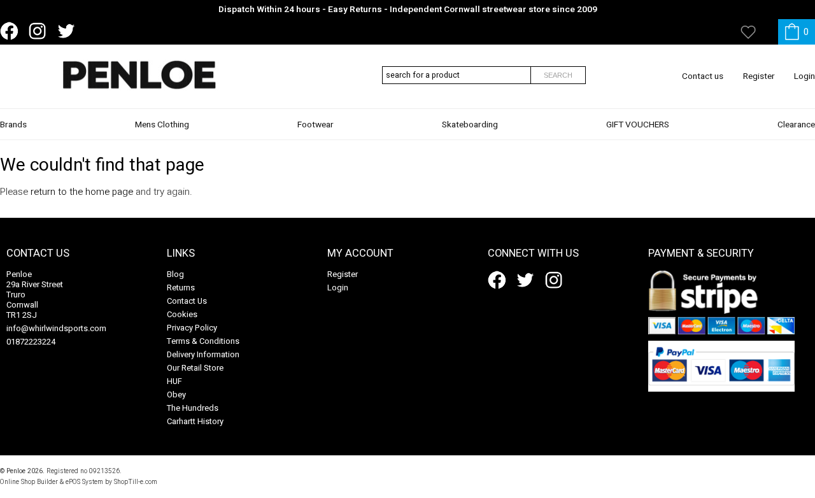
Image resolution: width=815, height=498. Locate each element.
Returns (181, 287)
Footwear (315, 124)
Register (759, 76)
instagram (40, 31)
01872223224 (30, 342)
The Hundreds (192, 408)
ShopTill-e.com (135, 482)
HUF (174, 381)
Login (804, 76)
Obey (176, 394)
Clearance (796, 124)
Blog (175, 274)
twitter (68, 31)
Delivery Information (203, 354)
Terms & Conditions (203, 341)
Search (558, 75)
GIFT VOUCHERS (637, 124)
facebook (11, 31)
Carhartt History (195, 421)
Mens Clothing (162, 124)
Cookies (182, 314)
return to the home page (82, 192)
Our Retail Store (195, 368)
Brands (13, 124)
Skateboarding (470, 124)
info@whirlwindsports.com (56, 328)
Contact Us (187, 301)
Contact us (702, 76)
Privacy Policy (192, 328)
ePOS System (84, 482)
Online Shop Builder (29, 482)
